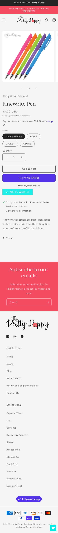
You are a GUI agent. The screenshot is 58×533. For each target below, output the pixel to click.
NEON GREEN (14, 136)
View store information (18, 210)
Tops (9, 420)
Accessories (13, 449)
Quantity (7, 150)
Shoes (9, 442)
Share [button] (9, 238)
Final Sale (11, 464)
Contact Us (12, 393)
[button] (4, 19)
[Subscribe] (47, 302)
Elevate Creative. (34, 527)
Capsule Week (14, 413)
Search (10, 363)
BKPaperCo (12, 456)
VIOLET (10, 143)
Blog (8, 371)
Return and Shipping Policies (22, 385)
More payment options (29, 185)
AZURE (27, 143)
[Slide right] (36, 88)
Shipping (6, 116)
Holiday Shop (13, 478)
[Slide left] (21, 88)
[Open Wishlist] (53, 528)
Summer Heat (14, 485)
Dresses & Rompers (17, 435)
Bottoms (11, 427)
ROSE (33, 136)
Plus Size (11, 471)
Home (9, 356)
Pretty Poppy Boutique (21, 524)
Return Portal (14, 378)
